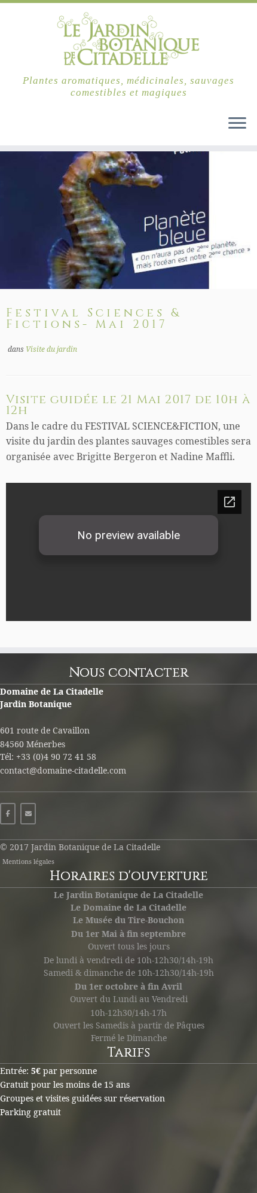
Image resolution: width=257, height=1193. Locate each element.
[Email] (28, 813)
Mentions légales (28, 861)
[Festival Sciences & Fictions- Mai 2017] (128, 220)
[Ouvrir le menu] (237, 124)
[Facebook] (8, 813)
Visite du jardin (51, 349)
